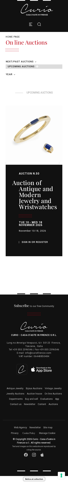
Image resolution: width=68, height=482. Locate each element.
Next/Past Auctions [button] (20, 61)
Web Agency (20, 427)
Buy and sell (31, 399)
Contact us (16, 404)
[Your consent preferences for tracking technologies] (61, 475)
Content (42, 404)
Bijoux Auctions (34, 388)
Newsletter (29, 404)
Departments (16, 399)
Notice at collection (34, 479)
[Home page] (37, 10)
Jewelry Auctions (15, 393)
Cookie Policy (28, 433)
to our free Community (34, 306)
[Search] (38, 24)
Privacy (15, 433)
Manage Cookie (47, 433)
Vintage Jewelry (53, 388)
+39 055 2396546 (23, 349)
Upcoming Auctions (21, 66)
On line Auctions (53, 393)
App (57, 399)
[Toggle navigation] (30, 24)
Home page (13, 37)
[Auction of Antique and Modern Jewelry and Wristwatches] (34, 134)
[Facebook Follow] (25, 454)
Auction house (34, 393)
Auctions (53, 404)
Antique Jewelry (15, 388)
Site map (47, 427)
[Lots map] (34, 369)
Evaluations (46, 399)
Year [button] (9, 74)
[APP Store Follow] (42, 454)
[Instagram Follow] (34, 454)
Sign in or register (35, 242)
